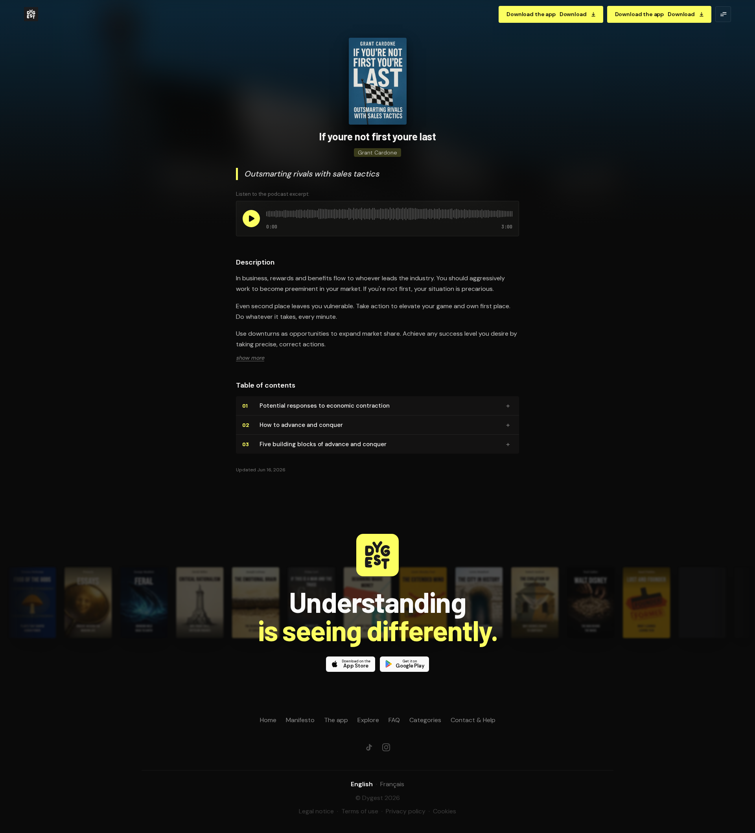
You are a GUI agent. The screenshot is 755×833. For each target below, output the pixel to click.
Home (268, 720)
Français (392, 784)
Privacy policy (405, 811)
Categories (425, 720)
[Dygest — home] (31, 14)
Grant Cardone (377, 152)
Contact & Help (473, 720)
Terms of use (359, 811)
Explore (368, 720)
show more (250, 357)
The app (336, 720)
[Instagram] (386, 747)
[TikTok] (369, 747)
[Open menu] (723, 14)
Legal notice (316, 811)
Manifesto (300, 720)
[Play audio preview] (251, 218)
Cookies (444, 811)
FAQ (394, 720)
